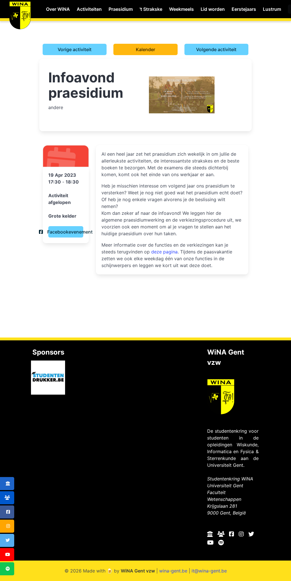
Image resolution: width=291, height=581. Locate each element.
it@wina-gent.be (209, 571)
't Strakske (151, 9)
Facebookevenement (65, 232)
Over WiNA (58, 9)
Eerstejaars (244, 9)
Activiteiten (89, 9)
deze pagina (164, 252)
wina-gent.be (173, 571)
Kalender (145, 49)
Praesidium (121, 9)
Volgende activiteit (216, 49)
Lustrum (272, 9)
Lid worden (213, 9)
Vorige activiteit (75, 49)
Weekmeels (181, 9)
